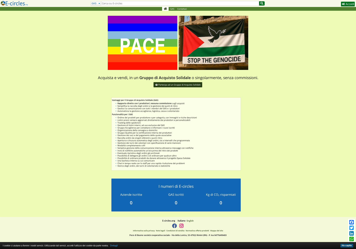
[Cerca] (262, 3)
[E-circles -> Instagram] (181, 227)
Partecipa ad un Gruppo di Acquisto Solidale (179, 84)
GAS (172, 8)
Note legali (160, 230)
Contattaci (182, 8)
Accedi (349, 4)
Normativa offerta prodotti (197, 230)
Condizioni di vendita (175, 230)
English (190, 220)
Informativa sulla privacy (144, 230)
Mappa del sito (216, 230)
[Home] (165, 9)
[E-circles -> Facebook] (174, 227)
